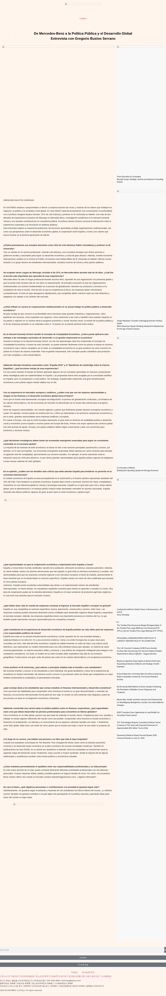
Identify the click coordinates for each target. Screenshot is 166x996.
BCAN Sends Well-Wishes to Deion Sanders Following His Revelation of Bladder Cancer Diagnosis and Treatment (139, 689)
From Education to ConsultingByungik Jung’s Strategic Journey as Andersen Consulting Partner (140, 179)
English (74, 972)
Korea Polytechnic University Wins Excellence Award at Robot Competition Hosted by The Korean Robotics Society (139, 676)
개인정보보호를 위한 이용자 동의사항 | (84, 976)
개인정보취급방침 (27, 976)
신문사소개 (4, 976)
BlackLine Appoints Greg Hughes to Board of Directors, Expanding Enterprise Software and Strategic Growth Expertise (139, 664)
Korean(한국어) (88, 972)
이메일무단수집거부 (58, 976)
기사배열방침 (105, 976)
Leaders (83, 18)
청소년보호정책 (42, 976)
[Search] (165, 950)
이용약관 (14, 976)
